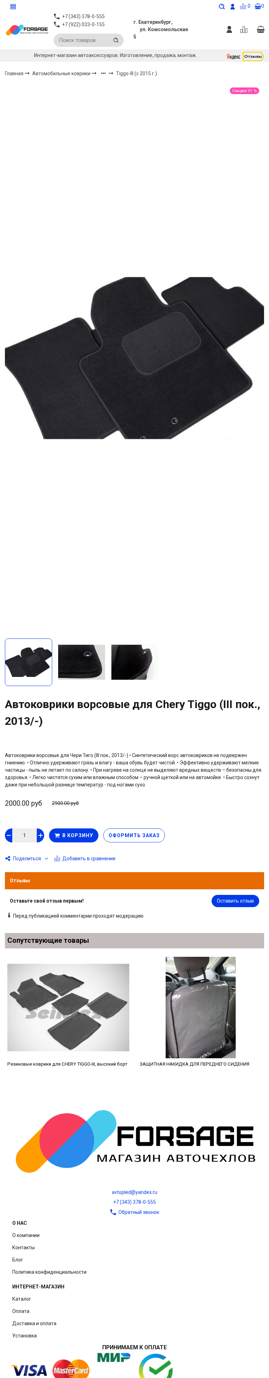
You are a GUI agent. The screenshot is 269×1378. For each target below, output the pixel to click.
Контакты (23, 1247)
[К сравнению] (245, 29)
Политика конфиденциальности (49, 1272)
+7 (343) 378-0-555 (134, 1202)
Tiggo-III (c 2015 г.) (136, 73)
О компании (26, 1235)
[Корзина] (260, 29)
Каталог (21, 1299)
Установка (24, 1335)
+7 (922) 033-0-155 (83, 24)
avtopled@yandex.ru (134, 1192)
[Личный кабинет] (229, 29)
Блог (17, 1260)
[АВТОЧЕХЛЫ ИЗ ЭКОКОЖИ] (27, 30)
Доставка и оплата (34, 1323)
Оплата (20, 1311)
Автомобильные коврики (61, 73)
